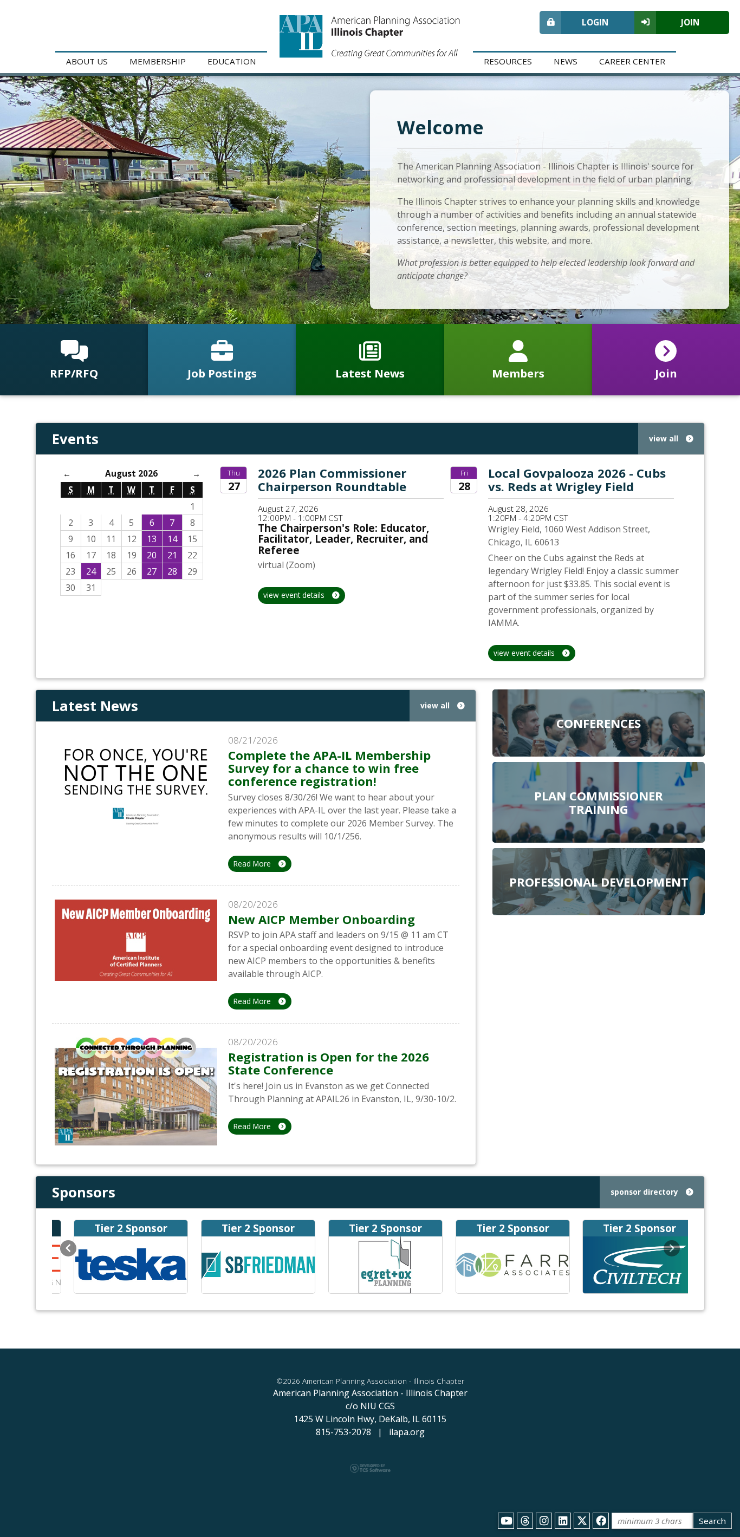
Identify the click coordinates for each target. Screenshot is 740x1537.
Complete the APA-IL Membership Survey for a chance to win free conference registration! (329, 768)
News (565, 61)
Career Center (632, 61)
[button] (68, 1248)
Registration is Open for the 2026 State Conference (328, 1063)
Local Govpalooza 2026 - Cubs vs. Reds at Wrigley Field (577, 479)
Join (690, 22)
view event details (295, 595)
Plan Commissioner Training (598, 802)
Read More (253, 863)
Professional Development (599, 882)
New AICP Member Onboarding (321, 919)
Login (595, 22)
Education (231, 61)
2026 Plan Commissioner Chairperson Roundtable (332, 479)
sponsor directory (645, 1192)
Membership (157, 61)
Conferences (598, 723)
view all (664, 438)
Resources (508, 61)
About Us (87, 61)
